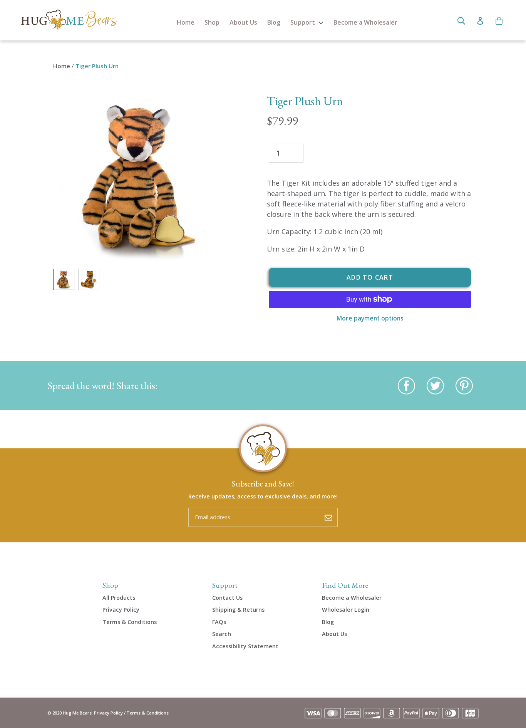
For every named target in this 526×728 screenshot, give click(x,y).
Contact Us (227, 597)
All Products (118, 597)
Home (185, 22)
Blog (273, 22)
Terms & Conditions (129, 622)
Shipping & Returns (238, 609)
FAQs (219, 622)
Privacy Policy (120, 609)
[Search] (461, 20)
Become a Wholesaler (365, 22)
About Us (243, 22)
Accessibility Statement (245, 646)
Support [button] (303, 22)
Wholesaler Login (345, 609)
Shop (211, 22)
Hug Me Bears (77, 713)
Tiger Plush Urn (97, 66)
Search (221, 633)
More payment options (370, 318)
